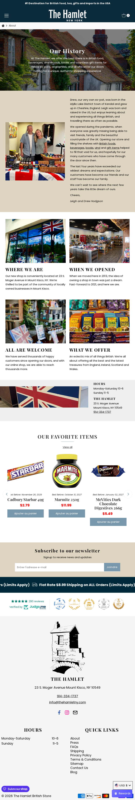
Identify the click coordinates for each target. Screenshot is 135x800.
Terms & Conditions (85, 759)
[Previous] (7, 494)
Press (74, 742)
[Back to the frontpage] (3, 25)
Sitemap (76, 763)
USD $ (123, 785)
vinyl (97, 148)
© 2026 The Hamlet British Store (26, 796)
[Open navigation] (6, 15)
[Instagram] (67, 712)
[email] (75, 713)
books (90, 148)
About (75, 738)
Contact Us (79, 768)
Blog (73, 772)
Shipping (77, 751)
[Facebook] (59, 712)
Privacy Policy (80, 755)
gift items (113, 148)
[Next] (128, 494)
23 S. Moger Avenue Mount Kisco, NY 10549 (67, 687)
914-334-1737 (102, 412)
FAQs (74, 747)
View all (67, 447)
